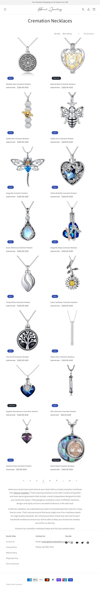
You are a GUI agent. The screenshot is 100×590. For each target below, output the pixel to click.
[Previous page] (23, 480)
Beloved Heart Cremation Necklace (62, 84)
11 (69, 480)
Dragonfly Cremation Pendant (17, 193)
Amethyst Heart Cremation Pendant (18, 466)
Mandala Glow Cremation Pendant (18, 84)
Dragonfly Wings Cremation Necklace (63, 248)
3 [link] (43, 480)
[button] (5, 9)
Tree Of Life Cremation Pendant (17, 357)
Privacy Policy (11, 547)
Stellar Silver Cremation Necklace (62, 357)
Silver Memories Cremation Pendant (63, 411)
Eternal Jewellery (16, 584)
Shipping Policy (12, 558)
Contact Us (10, 542)
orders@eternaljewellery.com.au (56, 541)
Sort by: (57, 34)
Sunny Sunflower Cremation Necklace (63, 302)
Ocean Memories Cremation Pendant (19, 248)
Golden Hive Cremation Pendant (61, 139)
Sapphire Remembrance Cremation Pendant (22, 411)
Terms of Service (12, 564)
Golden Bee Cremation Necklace (17, 139)
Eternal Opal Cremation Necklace (62, 466)
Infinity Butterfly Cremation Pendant (63, 193)
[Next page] (76, 480)
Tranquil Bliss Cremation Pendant (18, 302)
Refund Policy (11, 553)
